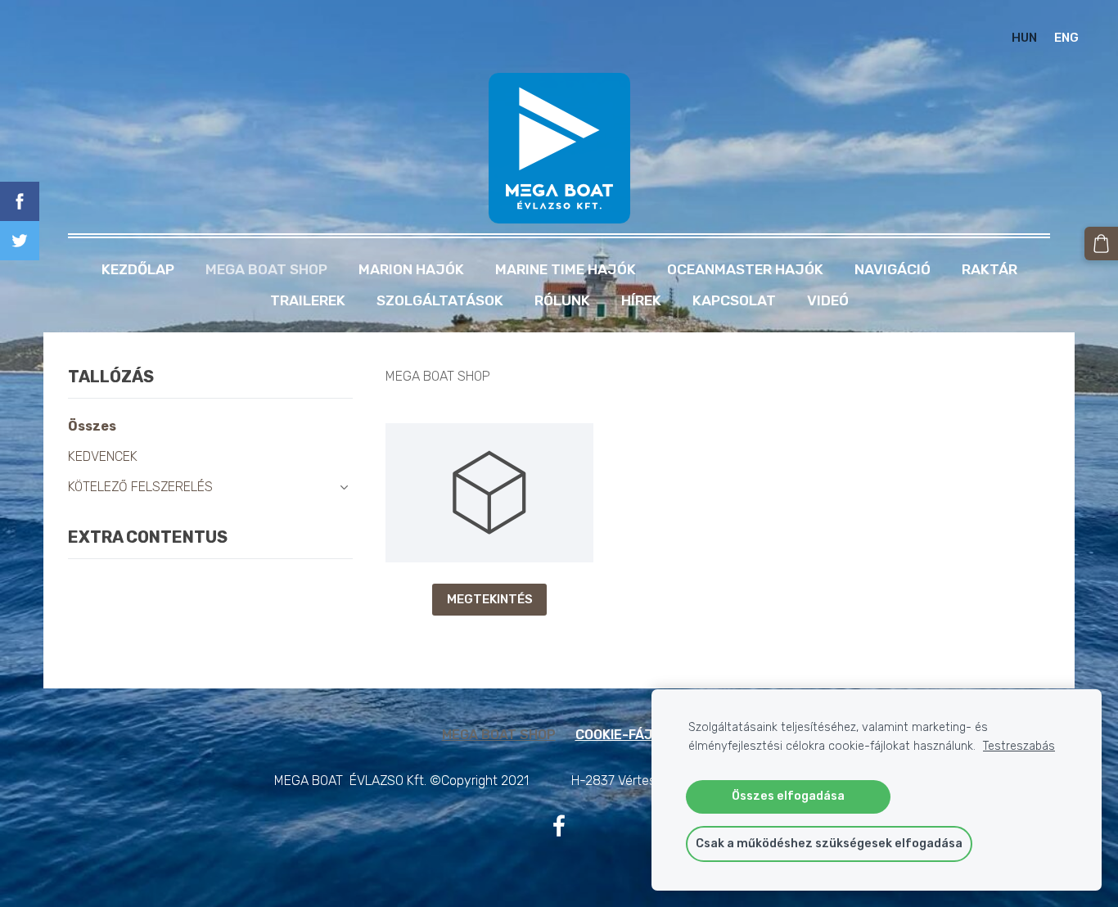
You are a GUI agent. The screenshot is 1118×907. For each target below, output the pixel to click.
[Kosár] (1101, 243)
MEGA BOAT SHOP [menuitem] (266, 269)
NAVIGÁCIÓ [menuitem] (892, 269)
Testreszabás (1019, 746)
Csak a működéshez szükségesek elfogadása (829, 844)
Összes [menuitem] (92, 426)
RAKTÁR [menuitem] (989, 269)
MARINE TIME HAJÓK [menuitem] (565, 269)
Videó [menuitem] (828, 300)
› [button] (344, 487)
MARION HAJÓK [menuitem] (411, 269)
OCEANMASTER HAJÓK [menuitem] (745, 269)
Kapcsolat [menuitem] (734, 300)
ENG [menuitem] (1066, 37)
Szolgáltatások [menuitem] (439, 300)
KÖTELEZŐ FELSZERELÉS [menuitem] (140, 486)
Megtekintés (490, 599)
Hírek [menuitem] (641, 300)
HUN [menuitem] (1024, 37)
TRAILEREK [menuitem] (307, 300)
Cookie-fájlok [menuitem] (626, 734)
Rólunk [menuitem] (562, 300)
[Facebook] (559, 825)
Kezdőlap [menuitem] (137, 269)
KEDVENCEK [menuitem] (102, 456)
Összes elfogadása (788, 796)
